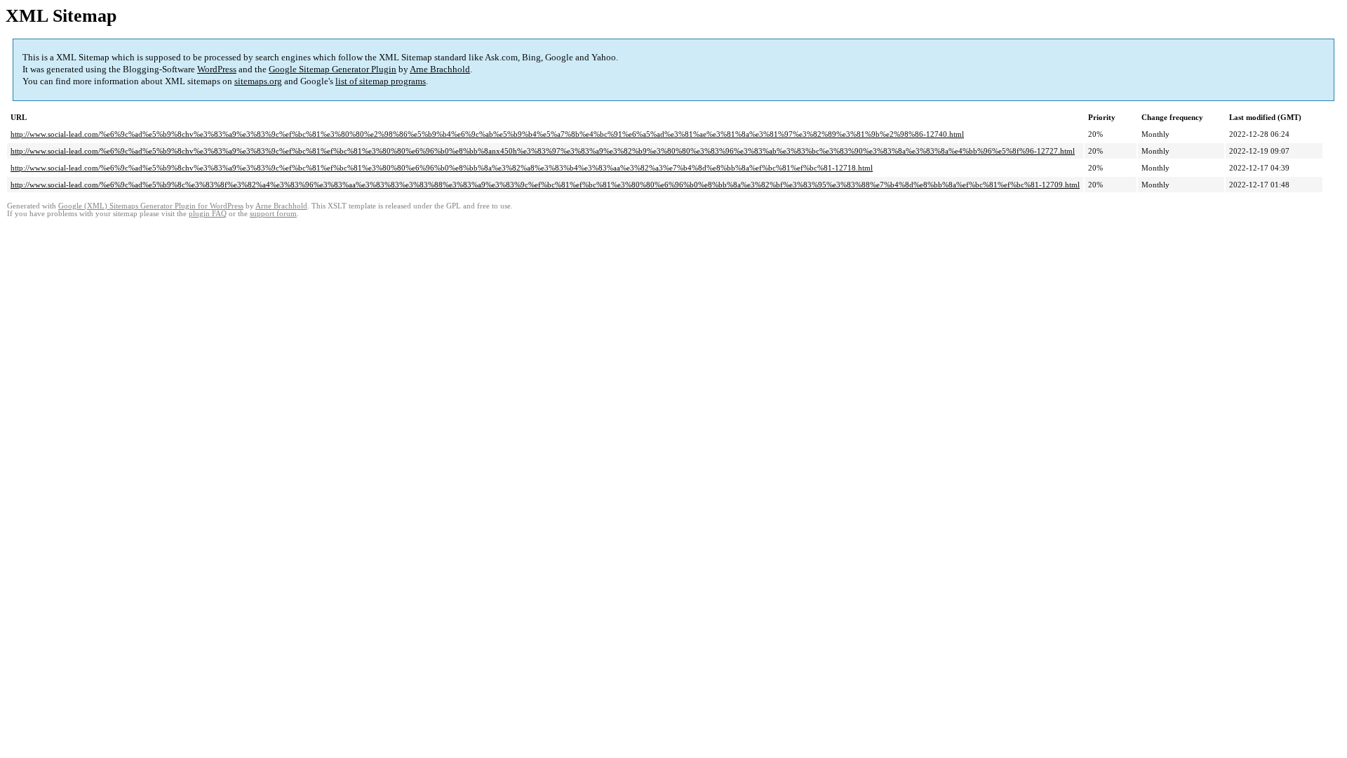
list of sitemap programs (380, 81)
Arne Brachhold (440, 69)
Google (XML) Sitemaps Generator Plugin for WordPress (150, 206)
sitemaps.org (258, 81)
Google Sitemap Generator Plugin (332, 69)
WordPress (216, 69)
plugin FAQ (208, 214)
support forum (273, 214)
